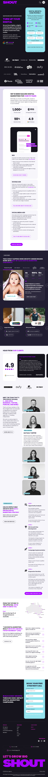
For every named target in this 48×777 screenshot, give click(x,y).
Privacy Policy (42, 771)
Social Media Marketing (7, 730)
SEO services (32, 159)
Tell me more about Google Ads (22, 205)
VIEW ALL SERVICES (16, 244)
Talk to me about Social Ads (21, 236)
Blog (32, 727)
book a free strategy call (33, 593)
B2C (18, 730)
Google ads (31, 187)
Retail (18, 727)
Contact (33, 729)
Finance (18, 734)
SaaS (18, 735)
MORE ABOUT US (8, 432)
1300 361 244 (42, 738)
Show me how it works (19, 175)
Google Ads (5, 728)
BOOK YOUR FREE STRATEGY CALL (35, 47)
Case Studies (34, 725)
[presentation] (29, 379)
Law (17, 732)
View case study (31, 297)
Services (5, 725)
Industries (19, 725)
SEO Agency (5, 727)
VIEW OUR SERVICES (9, 521)
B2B (17, 728)
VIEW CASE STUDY (13, 339)
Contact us (7, 641)
